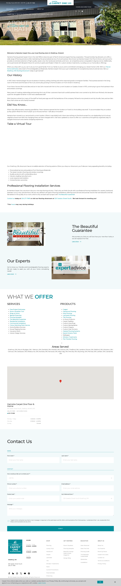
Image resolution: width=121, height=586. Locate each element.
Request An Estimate (101, 7)
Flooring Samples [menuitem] (68, 548)
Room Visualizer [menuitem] (68, 545)
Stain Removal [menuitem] (85, 545)
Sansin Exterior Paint (70, 333)
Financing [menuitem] (49, 576)
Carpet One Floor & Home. (20, 577)
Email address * (65, 484)
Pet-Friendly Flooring (70, 339)
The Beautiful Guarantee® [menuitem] (85, 555)
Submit (60, 528)
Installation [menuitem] (84, 562)
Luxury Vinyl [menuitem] (50, 548)
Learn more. (42, 583)
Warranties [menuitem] (84, 559)
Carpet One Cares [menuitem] (103, 554)
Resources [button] (30, 9)
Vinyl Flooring (67, 313)
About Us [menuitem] (100, 545)
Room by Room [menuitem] (102, 551)
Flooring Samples (15, 317)
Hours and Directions (83, 7)
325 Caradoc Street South (62, 198)
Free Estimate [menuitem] (50, 573)
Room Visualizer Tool (17, 311)
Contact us (10, 198)
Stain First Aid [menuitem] (85, 548)
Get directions (22, 411)
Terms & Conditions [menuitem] (103, 560)
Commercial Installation (18, 323)
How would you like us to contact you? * (18, 473)
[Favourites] (79, 11)
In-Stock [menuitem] (20, 9)
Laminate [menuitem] (49, 557)
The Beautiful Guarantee (66, 194)
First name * (10, 455)
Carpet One (10, 14)
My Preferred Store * (67, 494)
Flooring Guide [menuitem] (85, 551)
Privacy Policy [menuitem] (102, 563)
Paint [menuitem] (48, 567)
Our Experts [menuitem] (101, 548)
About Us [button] (40, 9)
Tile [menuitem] (47, 560)
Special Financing (15, 315)
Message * (10, 504)
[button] (76, 11)
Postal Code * (11, 494)
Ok (100, 582)
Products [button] (9, 9)
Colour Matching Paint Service (20, 325)
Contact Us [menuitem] (101, 557)
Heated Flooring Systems (71, 331)
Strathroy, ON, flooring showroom (18, 71)
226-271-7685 (31, 3)
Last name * (64, 455)
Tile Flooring (67, 317)
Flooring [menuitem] (48, 545)
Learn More (75, 241)
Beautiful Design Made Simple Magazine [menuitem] (68, 553)
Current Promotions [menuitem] (52, 570)
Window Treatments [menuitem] (52, 563)
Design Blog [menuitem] (67, 558)
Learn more (10, 274)
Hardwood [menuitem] (49, 551)
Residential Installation (17, 321)
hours (13, 204)
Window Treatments (70, 337)
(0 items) (82, 11)
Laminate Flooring (69, 315)
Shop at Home (15, 313)
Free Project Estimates (17, 309)
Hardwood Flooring (69, 311)
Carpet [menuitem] (48, 554)
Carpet (65, 309)
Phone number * (12, 484)
